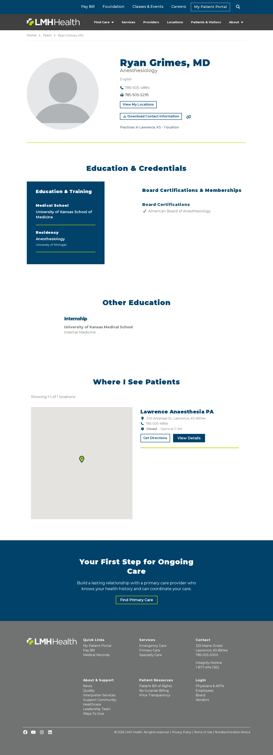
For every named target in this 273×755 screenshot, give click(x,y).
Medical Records (96, 655)
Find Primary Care (136, 600)
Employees (204, 691)
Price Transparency (154, 695)
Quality (89, 691)
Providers (151, 22)
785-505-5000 (207, 655)
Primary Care (149, 650)
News (87, 686)
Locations (175, 22)
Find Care (102, 22)
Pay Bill (88, 6)
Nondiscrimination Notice (232, 732)
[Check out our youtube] (33, 732)
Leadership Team (97, 709)
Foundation (114, 6)
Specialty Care (150, 655)
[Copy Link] (189, 117)
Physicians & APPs (210, 686)
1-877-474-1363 (207, 667)
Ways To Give (93, 714)
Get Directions (155, 438)
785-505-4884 (156, 423)
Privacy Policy (181, 732)
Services (128, 22)
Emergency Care (152, 646)
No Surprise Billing (154, 691)
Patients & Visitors (206, 22)
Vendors (202, 700)
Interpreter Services (99, 695)
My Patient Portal (210, 7)
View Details (189, 438)
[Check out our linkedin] (50, 732)
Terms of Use (203, 732)
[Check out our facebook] (25, 732)
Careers (178, 6)
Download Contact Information (153, 116)
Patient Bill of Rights (155, 686)
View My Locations (138, 104)
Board (200, 695)
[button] (238, 7)
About (234, 22)
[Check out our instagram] (41, 732)
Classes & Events (148, 6)
